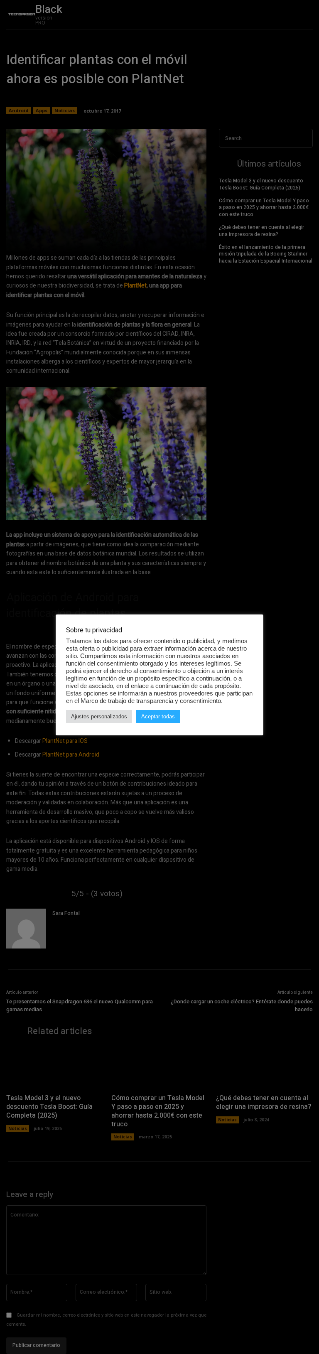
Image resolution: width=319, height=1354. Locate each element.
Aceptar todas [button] (158, 716)
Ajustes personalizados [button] (99, 716)
